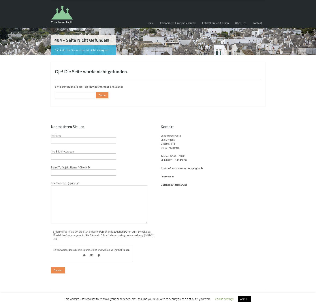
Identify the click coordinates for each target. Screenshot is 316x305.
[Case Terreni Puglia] (62, 17)
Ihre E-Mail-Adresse (62, 151)
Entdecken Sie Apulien (215, 23)
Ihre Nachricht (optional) (65, 183)
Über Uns (240, 23)
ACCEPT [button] (244, 299)
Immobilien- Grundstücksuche (178, 23)
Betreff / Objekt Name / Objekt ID (70, 167)
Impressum (167, 176)
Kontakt (257, 23)
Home (150, 23)
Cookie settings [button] (224, 299)
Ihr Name (56, 135)
